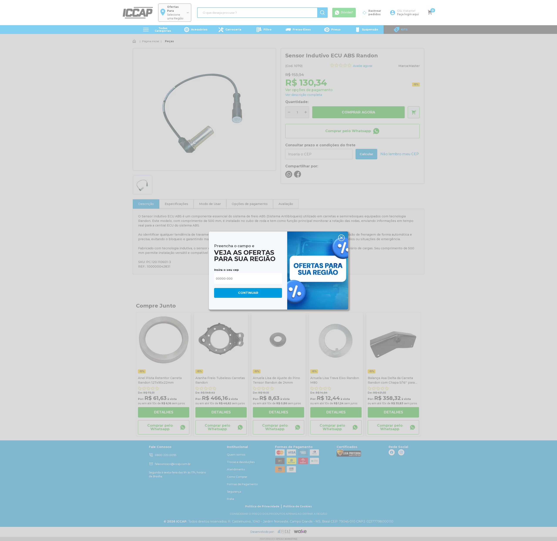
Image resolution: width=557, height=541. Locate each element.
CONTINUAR (248, 293)
